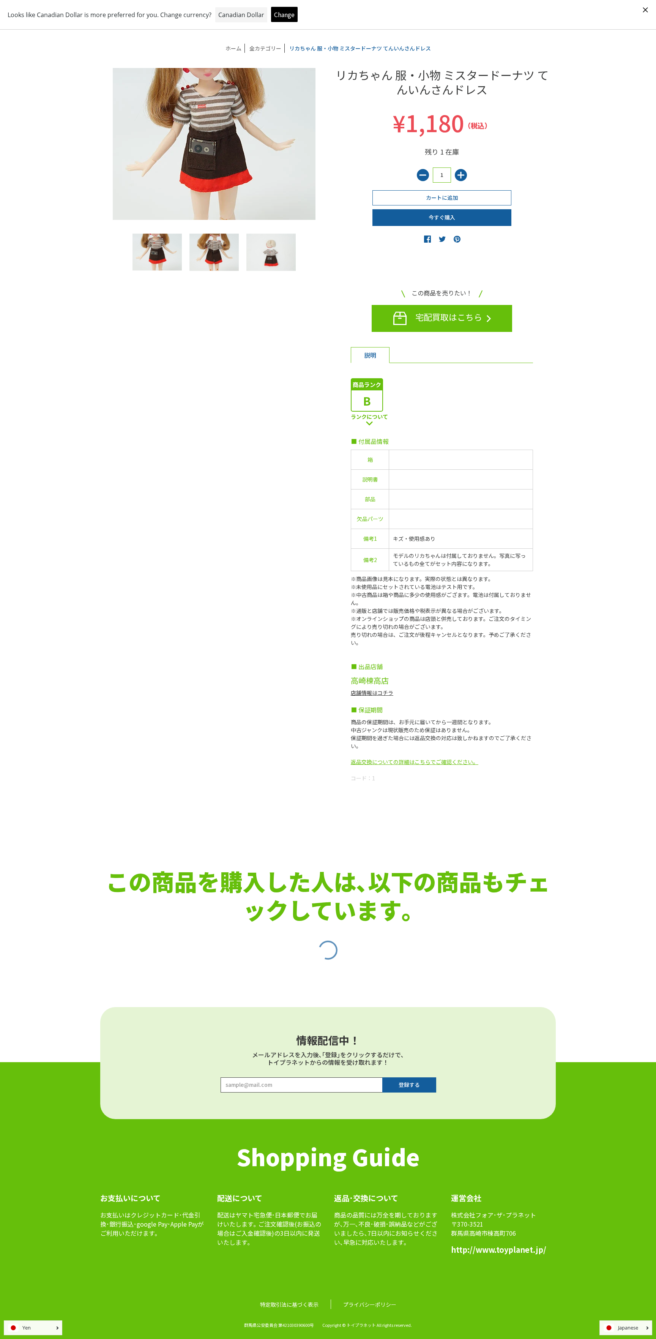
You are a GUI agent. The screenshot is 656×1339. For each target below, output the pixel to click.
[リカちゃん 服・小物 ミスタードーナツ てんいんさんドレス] (157, 252)
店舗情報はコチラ (372, 692)
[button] (427, 239)
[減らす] (423, 175)
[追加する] (461, 175)
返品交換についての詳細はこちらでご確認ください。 (414, 762)
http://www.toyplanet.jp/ (498, 1249)
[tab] (370, 355)
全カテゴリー (265, 48)
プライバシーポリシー (369, 1304)
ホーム (233, 48)
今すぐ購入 (442, 217)
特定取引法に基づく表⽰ (289, 1304)
